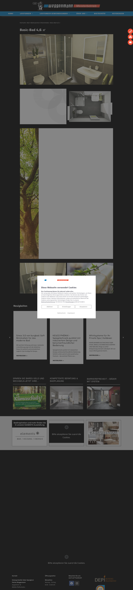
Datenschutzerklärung (48, 302)
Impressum (71, 313)
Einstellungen (66, 307)
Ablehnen (50, 306)
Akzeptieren (83, 307)
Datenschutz (61, 313)
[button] (130, 31)
